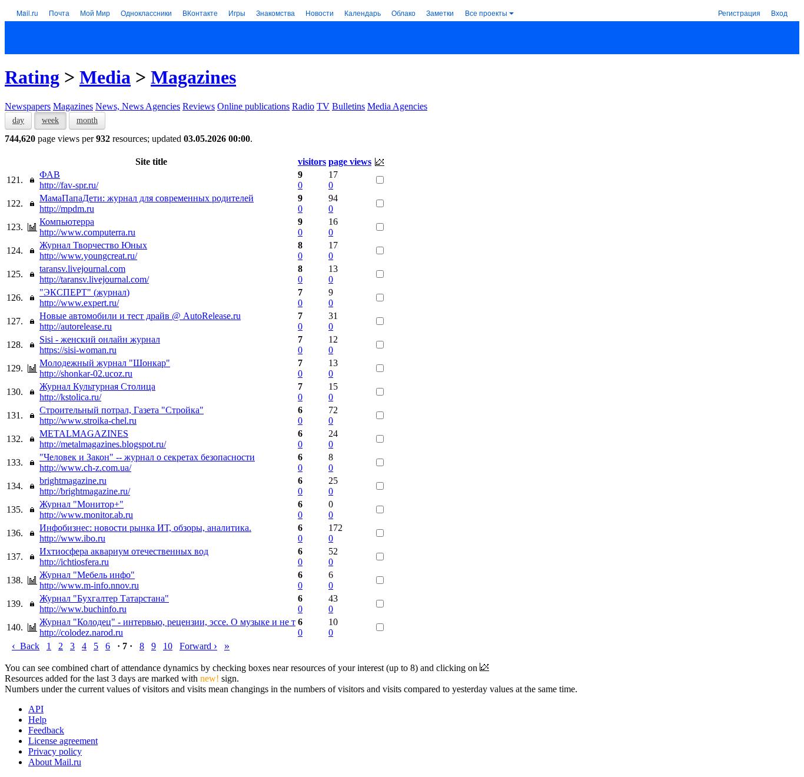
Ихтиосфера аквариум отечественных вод (123, 551)
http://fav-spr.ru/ (68, 185)
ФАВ (49, 175)
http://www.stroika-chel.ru (88, 421)
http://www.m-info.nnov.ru (89, 585)
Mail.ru (27, 13)
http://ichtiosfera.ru (74, 562)
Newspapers (28, 106)
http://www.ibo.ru (72, 538)
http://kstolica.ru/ (70, 397)
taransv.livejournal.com (82, 269)
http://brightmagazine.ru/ (84, 491)
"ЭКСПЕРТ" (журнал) (84, 292)
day (18, 120)
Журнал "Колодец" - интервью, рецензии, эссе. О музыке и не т (167, 622)
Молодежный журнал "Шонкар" (104, 363)
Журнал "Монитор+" (81, 504)
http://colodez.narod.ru (81, 632)
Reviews (198, 106)
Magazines (193, 77)
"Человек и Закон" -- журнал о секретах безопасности (147, 457)
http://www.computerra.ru (87, 232)
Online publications (253, 106)
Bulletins (348, 106)
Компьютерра (66, 222)
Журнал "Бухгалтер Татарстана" (104, 598)
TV (323, 106)
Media (105, 77)
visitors (312, 162)
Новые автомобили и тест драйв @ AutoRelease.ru (140, 316)
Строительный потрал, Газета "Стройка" (121, 410)
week (50, 120)
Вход (779, 13)
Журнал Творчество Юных (93, 245)
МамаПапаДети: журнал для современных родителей (146, 198)
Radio (303, 106)
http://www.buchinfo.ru (83, 609)
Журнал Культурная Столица (97, 386)
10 (167, 646)
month (87, 120)
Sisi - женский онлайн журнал (99, 339)
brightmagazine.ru (73, 481)
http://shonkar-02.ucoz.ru (85, 373)
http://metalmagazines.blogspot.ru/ (102, 444)
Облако (403, 13)
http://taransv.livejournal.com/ (94, 279)
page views (349, 162)
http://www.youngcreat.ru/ (88, 256)
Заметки (440, 13)
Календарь (362, 13)
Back (25, 646)
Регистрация (739, 13)
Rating (32, 77)
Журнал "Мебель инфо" (87, 575)
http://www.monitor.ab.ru (86, 515)
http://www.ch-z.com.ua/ (85, 468)
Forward (198, 646)
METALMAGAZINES (83, 434)
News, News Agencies (137, 106)
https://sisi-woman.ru (78, 350)
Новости (319, 13)
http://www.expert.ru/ (79, 303)
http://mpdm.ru (66, 209)
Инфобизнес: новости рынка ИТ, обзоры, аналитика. (145, 528)
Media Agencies (397, 106)
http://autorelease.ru (75, 326)
